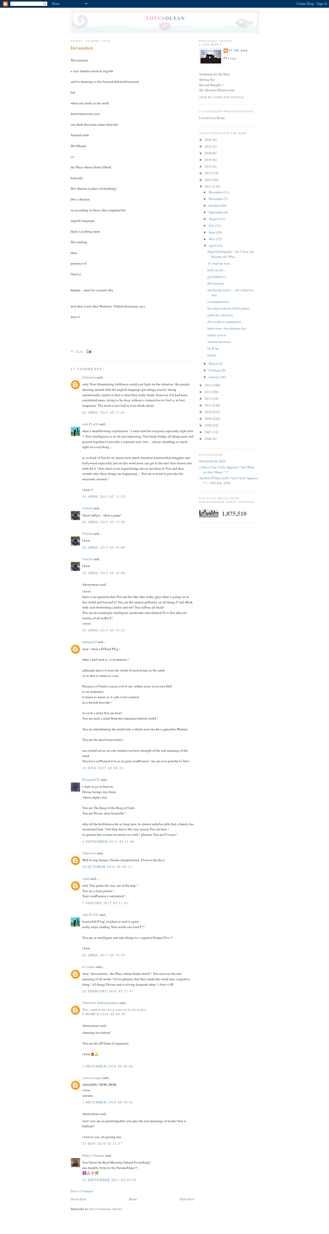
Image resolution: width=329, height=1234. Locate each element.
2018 (209, 166)
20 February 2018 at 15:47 (108, 991)
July (212, 225)
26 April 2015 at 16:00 (103, 547)
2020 (209, 153)
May (212, 239)
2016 (209, 179)
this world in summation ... (225, 321)
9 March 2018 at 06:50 (104, 1014)
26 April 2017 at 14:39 (103, 955)
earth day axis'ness (220, 315)
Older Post (187, 1199)
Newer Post (78, 1199)
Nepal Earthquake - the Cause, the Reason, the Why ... (230, 254)
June (212, 232)
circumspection (218, 301)
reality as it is (216, 335)
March (213, 363)
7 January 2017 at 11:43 (105, 903)
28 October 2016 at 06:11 (107, 866)
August (214, 218)
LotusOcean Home (212, 117)
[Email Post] (88, 351)
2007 (209, 432)
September (216, 212)
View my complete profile (221, 97)
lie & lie (213, 348)
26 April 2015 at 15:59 (103, 522)
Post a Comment (82, 1191)
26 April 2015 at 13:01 (103, 412)
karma (211, 355)
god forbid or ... (218, 276)
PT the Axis (238, 50)
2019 (209, 159)
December (216, 192)
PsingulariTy (91, 779)
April (213, 245)
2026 (209, 139)
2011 (209, 405)
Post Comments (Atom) (106, 1208)
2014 (209, 385)
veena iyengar (92, 1077)
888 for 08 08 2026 (212, 461)
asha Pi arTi (90, 424)
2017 (209, 173)
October (215, 205)
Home (133, 1199)
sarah (85, 878)
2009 (209, 418)
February (215, 370)
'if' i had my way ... (220, 263)
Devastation (82, 48)
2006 (209, 438)
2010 (209, 412)
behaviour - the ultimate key (227, 328)
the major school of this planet (228, 308)
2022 (209, 146)
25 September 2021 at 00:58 (109, 1179)
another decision (219, 341)
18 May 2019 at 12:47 (102, 1143)
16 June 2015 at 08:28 (102, 768)
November (216, 198)
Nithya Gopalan (93, 1155)
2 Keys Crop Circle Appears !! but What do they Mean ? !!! (226, 470)
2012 (209, 398)
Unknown (89, 377)
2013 (209, 391)
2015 (209, 186)
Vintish (87, 508)
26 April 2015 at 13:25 (103, 496)
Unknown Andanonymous (100, 1002)
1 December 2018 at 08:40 (107, 1066)
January (214, 377)
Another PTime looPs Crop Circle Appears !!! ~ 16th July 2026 (228, 480)
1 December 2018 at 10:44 (107, 1102)
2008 (209, 425)
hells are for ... (216, 270)
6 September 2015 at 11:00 (108, 841)
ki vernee (88, 966)
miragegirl (89, 641)
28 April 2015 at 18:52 (103, 630)
